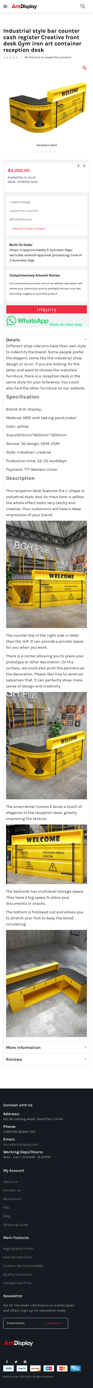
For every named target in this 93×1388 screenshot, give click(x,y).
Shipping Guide (15, 1225)
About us (10, 1182)
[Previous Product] (78, 166)
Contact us (12, 1190)
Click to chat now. (66, 324)
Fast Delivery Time (17, 1257)
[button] (84, 71)
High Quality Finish (18, 1248)
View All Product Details (28, 228)
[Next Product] (84, 166)
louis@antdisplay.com (20, 1144)
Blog (6, 1216)
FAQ (6, 1207)
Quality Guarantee (17, 1274)
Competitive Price (17, 1283)
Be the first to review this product (48, 57)
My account (12, 1199)
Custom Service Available (23, 1266)
